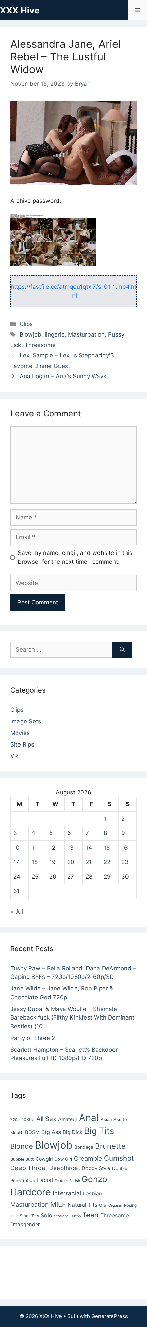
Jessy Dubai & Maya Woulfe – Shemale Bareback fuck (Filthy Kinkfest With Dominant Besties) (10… (72, 1017)
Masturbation (86, 334)
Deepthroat (64, 1168)
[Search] (122, 650)
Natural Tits (82, 1205)
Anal (89, 1117)
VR (14, 756)
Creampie (88, 1158)
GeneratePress (109, 1316)
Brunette (110, 1145)
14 (88, 847)
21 (88, 862)
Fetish (74, 1181)
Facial (45, 1180)
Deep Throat (29, 1168)
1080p (28, 1119)
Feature (61, 1181)
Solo (46, 1215)
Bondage (83, 1147)
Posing (130, 1205)
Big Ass (51, 1131)
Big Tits (99, 1131)
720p (15, 1119)
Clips (26, 323)
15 (107, 847)
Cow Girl (63, 1159)
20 (71, 862)
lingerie (55, 334)
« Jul (16, 911)
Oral (103, 1205)
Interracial (67, 1193)
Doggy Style (96, 1168)
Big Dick (72, 1132)
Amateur (67, 1119)
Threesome (40, 345)
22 (107, 862)
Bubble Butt (22, 1159)
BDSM (32, 1132)
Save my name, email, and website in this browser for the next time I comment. (75, 557)
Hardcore (30, 1192)
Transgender (25, 1224)
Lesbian (92, 1193)
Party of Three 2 (32, 1038)
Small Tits (29, 1215)
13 (70, 847)
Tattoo (75, 1216)
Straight (61, 1216)
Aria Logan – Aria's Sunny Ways (62, 376)
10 (16, 847)
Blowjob (30, 334)
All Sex (46, 1118)
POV (14, 1216)
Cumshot (119, 1158)
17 (16, 862)
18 (34, 862)
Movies (20, 732)
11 (34, 847)
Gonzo (94, 1179)
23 (125, 862)
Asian (106, 1119)
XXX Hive (20, 10)
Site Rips (22, 744)
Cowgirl (44, 1159)
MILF (58, 1204)
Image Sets (25, 721)
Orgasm (115, 1205)
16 (124, 847)
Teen (90, 1215)
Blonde (21, 1146)
